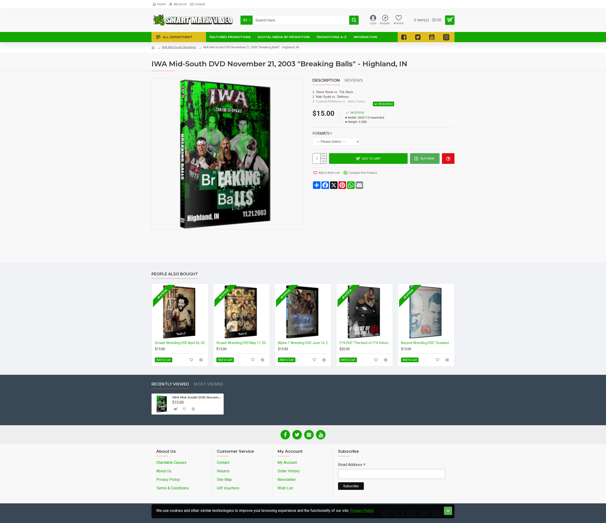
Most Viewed (208, 384)
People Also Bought (175, 274)
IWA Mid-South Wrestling (179, 47)
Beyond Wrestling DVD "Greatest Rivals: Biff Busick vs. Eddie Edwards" (427, 343)
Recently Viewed (170, 384)
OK (448, 511)
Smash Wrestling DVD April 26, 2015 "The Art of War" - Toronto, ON (181, 343)
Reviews (354, 80)
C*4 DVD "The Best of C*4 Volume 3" (365, 343)
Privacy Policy (362, 510)
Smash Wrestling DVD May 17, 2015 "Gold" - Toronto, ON (242, 343)
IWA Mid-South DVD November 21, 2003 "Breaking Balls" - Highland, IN (197, 397)
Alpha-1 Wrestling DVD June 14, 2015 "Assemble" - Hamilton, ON (304, 343)
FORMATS (321, 133)
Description (326, 80)
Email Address (351, 465)
